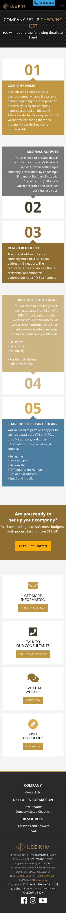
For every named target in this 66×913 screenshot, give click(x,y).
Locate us (33, 746)
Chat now (33, 700)
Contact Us (33, 792)
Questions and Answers (33, 826)
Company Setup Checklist (33, 812)
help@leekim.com (37, 880)
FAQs (33, 831)
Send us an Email (33, 608)
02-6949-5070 (47, 875)
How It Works (32, 807)
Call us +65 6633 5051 (33, 654)
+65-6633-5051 (23, 875)
